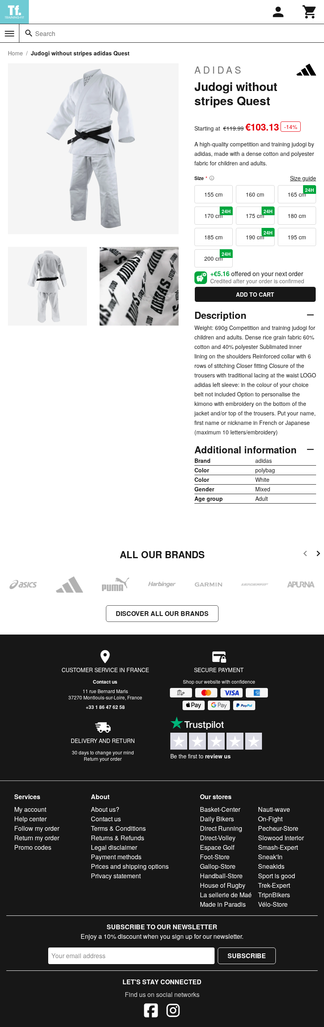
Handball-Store (221, 875)
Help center (30, 818)
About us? (105, 809)
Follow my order (36, 828)
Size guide (303, 178)
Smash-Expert (278, 847)
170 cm (217, 214)
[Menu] (9, 33)
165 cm (301, 192)
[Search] (29, 33)
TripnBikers (274, 894)
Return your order (103, 758)
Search (45, 33)
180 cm (297, 216)
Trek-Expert (274, 885)
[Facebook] (151, 1011)
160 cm (255, 194)
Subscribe (247, 955)
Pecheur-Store (278, 828)
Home (15, 53)
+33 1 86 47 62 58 (105, 707)
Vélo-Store (273, 904)
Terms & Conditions (118, 828)
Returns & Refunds (117, 837)
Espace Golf (217, 847)
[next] (318, 555)
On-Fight (270, 818)
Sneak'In (270, 856)
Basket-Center (220, 809)
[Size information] (212, 178)
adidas (218, 69)
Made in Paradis (223, 904)
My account (30, 809)
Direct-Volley (217, 837)
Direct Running (221, 828)
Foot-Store (215, 856)
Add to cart (255, 294)
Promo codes (32, 847)
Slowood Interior (281, 837)
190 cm (259, 235)
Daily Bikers (217, 818)
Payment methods (116, 856)
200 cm (217, 256)
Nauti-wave (274, 809)
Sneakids (271, 866)
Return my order (36, 837)
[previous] (305, 555)
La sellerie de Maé (226, 894)
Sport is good (276, 875)
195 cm (297, 237)
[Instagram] (173, 1011)
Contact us (105, 681)
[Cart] (310, 12)
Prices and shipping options (130, 866)
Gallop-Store (217, 866)
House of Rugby (222, 885)
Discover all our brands (162, 613)
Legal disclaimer (114, 847)
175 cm (259, 214)
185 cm (213, 237)
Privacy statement (116, 875)
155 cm (213, 194)
